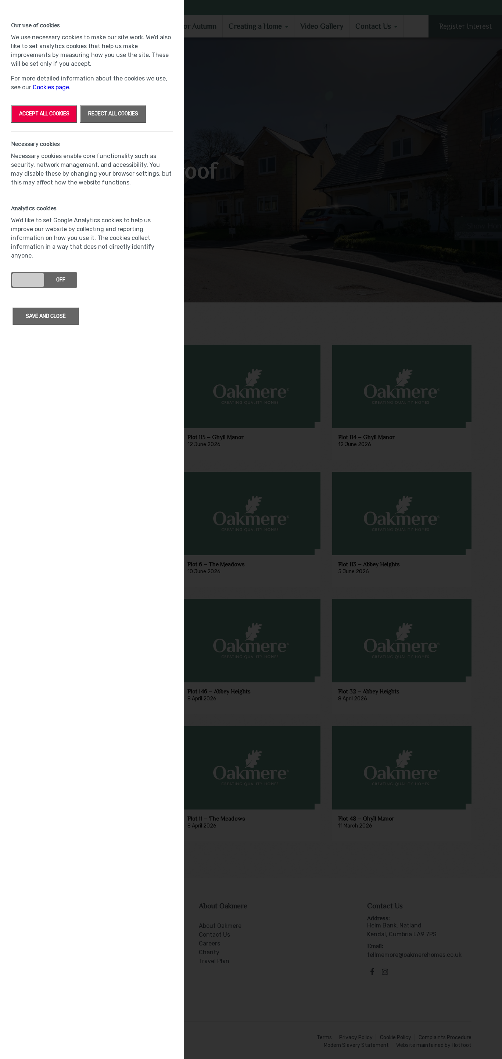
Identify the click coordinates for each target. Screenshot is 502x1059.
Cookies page (51, 87)
